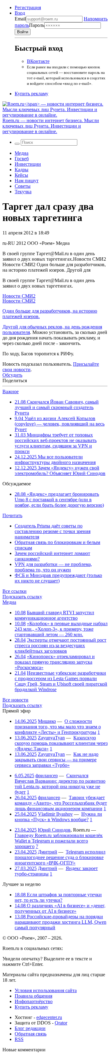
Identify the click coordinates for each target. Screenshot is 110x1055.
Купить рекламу (31, 93)
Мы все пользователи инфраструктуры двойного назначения (55, 459)
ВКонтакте (38, 61)
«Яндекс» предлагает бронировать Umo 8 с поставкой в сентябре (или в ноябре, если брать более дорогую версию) (59, 499)
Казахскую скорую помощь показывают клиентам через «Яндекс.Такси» (61, 743)
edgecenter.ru (49, 1017)
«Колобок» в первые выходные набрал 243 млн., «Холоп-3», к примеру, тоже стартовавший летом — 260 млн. (61, 629)
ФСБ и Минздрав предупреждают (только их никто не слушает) (58, 578)
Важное (10, 391)
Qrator (61, 1022)
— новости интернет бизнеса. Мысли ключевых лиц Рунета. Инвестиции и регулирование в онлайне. (50, 126)
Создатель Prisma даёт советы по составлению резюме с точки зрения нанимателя (52, 531)
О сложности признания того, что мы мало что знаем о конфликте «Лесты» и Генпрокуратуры (58, 727)
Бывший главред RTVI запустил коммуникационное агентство (54, 615)
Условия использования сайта (46, 990)
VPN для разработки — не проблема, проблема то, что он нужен (53, 567)
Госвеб (22, 158)
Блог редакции (30, 1028)
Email (20, 18)
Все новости (15, 699)
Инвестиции (28, 164)
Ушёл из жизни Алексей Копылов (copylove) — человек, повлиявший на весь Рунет (60, 424)
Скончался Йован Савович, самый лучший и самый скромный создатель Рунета (57, 407)
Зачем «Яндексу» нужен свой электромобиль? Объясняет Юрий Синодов (60, 470)
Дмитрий (47, 851)
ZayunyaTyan (51, 737)
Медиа (21, 153)
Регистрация (28, 7)
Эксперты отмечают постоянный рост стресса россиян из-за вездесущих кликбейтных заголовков (60, 645)
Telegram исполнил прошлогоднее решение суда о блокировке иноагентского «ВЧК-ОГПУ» (60, 857)
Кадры (21, 169)
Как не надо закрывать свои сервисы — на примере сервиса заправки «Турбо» (56, 760)
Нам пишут (26, 180)
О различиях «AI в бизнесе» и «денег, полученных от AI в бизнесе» (60, 908)
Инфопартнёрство (34, 1001)
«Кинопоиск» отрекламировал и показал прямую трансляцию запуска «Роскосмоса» (55, 662)
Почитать (12, 515)
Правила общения (33, 996)
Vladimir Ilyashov (55, 814)
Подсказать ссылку (22, 596)
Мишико (47, 721)
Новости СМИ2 (18, 296)
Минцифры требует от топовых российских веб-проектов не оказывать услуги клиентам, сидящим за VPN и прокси (56, 443)
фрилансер (46, 775)
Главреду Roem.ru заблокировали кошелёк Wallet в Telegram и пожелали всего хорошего (59, 841)
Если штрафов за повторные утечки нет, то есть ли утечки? (58, 897)
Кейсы (21, 175)
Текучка (23, 191)
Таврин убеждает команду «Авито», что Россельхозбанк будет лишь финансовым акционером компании (61, 803)
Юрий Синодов (54, 829)
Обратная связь (30, 1033)
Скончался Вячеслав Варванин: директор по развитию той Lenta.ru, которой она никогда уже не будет (60, 784)
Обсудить (12, 375)
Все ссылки (14, 591)
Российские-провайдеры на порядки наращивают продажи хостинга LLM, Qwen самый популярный (60, 922)
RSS (19, 1039)
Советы (23, 186)
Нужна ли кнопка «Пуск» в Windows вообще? (58, 816)
